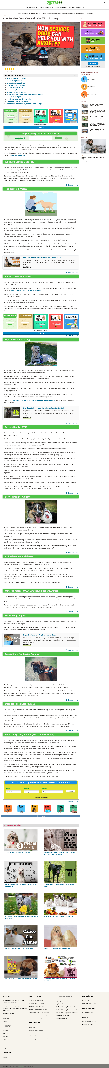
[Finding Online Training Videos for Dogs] (85, 105)
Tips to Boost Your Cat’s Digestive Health (97, 130)
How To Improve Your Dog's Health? (39, 1012)
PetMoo (21, 1066)
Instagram (5, 1033)
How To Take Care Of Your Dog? (38, 1015)
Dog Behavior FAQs (87, 1012)
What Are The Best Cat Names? (38, 1036)
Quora (4, 1039)
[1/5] (6, 69)
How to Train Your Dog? (36, 1018)
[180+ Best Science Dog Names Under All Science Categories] (60, 966)
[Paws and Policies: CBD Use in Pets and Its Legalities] (85, 118)
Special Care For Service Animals (19, 99)
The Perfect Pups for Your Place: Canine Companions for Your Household (97, 112)
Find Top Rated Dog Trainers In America (67, 1010)
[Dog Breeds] (34, 808)
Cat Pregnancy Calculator (62, 1015)
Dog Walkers (91, 86)
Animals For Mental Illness (16, 92)
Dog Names (63, 7)
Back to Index (72, 185)
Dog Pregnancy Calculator (63, 1001)
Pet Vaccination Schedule (89, 1021)
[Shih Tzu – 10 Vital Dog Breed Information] (60, 936)
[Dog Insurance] (73, 808)
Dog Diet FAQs (86, 1000)
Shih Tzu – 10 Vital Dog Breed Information (57, 948)
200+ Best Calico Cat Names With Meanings (18, 948)
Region (26, 789)
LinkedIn (5, 1042)
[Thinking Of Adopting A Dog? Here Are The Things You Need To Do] (85, 125)
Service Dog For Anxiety (15, 90)
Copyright (5, 1057)
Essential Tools (43, 7)
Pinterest (5, 1045)
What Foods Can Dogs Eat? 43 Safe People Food (59, 916)
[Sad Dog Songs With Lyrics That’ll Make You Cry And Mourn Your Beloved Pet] (60, 840)
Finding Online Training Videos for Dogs (96, 105)
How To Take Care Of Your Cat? (38, 1033)
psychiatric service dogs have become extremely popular (33, 400)
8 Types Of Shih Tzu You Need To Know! (17, 852)
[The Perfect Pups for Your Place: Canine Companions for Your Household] (85, 112)
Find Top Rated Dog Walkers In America (67, 1012)
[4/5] (12, 69)
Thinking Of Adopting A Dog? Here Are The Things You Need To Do (97, 124)
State (8, 789)
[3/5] (10, 69)
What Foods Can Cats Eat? (36, 1030)
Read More (27, 267)
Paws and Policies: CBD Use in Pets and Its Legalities (98, 117)
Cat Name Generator (61, 1018)
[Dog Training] (60, 808)
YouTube (5, 1036)
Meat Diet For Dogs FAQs (89, 1003)
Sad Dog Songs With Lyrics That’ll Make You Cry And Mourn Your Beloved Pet (59, 853)
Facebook (5, 1030)
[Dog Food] (47, 808)
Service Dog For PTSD (15, 88)
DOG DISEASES (54, 7)
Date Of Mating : (21, 138)
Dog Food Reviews (75, 7)
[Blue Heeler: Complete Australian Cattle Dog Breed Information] (21, 904)
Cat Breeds (32, 1027)
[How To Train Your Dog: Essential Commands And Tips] (12, 262)
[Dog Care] (8, 808)
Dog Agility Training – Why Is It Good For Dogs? (39, 635)
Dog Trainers (91, 79)
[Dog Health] (21, 808)
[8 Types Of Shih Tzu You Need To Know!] (21, 840)
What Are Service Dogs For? (17, 78)
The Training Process (14, 81)
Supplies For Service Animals (17, 101)
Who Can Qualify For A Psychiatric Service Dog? (24, 104)
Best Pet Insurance (87, 1024)
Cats (83, 7)
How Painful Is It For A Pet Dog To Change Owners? (21, 978)
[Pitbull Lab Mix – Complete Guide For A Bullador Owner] (60, 872)
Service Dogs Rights (14, 97)
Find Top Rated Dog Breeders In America (67, 1007)
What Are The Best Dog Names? (38, 1009)
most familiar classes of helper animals (26, 290)
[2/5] (8, 69)
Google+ (5, 1048)
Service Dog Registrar (17, 155)
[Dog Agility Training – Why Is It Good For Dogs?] (12, 639)
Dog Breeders (92, 94)
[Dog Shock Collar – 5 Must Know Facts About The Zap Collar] (12, 412)
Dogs (26, 7)
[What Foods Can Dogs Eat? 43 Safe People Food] (60, 904)
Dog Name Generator (62, 1004)
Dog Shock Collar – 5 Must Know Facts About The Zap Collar (44, 408)
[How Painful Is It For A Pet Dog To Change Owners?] (21, 966)
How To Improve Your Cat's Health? (39, 1039)
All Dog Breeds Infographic (36, 1003)
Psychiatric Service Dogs (16, 85)
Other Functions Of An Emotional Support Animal (25, 94)
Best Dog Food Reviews (36, 1000)
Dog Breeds (33, 7)
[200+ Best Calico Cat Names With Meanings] (21, 936)
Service (44, 789)
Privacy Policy (6, 1060)
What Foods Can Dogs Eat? (36, 1006)
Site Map (5, 1021)
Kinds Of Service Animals (16, 83)
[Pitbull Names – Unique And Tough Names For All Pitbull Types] (21, 872)
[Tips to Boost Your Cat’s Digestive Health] (85, 131)
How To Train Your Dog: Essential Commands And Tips (42, 257)
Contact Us (6, 1018)
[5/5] (14, 69)
